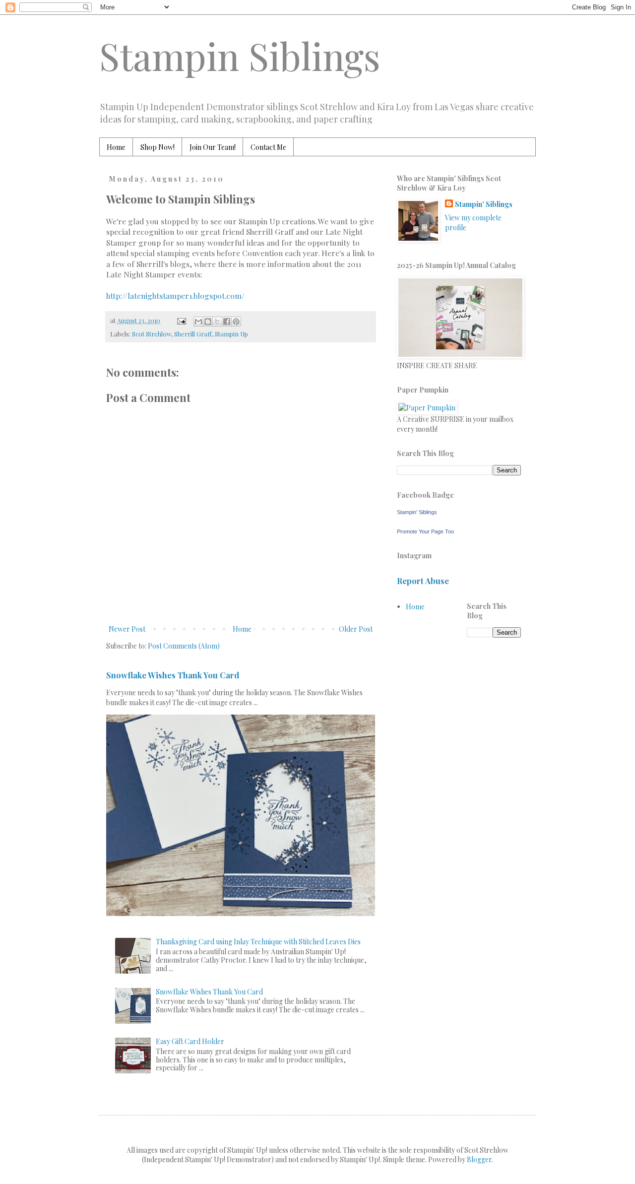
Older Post (356, 629)
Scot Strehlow (151, 333)
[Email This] (198, 322)
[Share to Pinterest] (236, 322)
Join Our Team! (213, 147)
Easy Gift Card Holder (190, 1041)
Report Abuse (423, 580)
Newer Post (127, 629)
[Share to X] (217, 322)
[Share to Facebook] (227, 322)
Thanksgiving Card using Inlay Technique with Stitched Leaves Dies (258, 941)
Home (116, 147)
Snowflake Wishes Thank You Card (172, 674)
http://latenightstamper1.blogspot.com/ (175, 295)
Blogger (479, 1159)
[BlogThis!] (208, 322)
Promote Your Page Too (425, 531)
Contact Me (268, 147)
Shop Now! (157, 147)
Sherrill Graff (193, 333)
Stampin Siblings (240, 55)
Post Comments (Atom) (184, 646)
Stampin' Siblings (483, 204)
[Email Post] (181, 320)
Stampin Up (231, 333)
